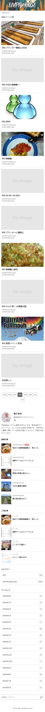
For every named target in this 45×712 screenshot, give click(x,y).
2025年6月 (21, 688)
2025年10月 (21, 662)
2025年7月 (21, 682)
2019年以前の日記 (22, 583)
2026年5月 (21, 616)
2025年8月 (21, 675)
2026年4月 (21, 623)
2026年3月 (22, 630)
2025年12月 (21, 649)
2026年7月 (21, 603)
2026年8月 (21, 597)
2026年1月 (21, 643)
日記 (22, 576)
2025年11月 (21, 656)
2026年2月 (21, 636)
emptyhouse (5, 13)
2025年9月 (21, 669)
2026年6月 (21, 610)
